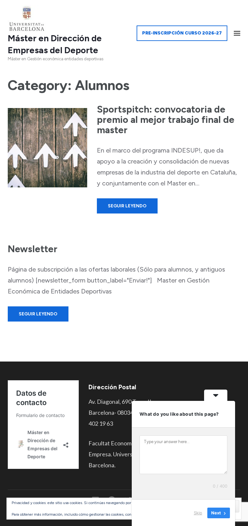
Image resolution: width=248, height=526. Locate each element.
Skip (198, 512)
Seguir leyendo (127, 206)
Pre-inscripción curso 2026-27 (182, 33)
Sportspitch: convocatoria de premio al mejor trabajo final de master (165, 119)
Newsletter (32, 248)
